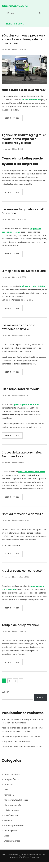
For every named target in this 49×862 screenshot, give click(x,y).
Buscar (5, 691)
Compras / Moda (11, 779)
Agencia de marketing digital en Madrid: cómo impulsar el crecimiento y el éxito (24, 139)
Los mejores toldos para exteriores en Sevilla (18, 327)
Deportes (8, 784)
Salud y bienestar (11, 810)
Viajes (6, 836)
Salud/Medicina (11, 815)
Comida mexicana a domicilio (22, 514)
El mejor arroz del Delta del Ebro (24, 271)
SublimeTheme (31, 854)
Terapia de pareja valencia (20, 625)
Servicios (8, 820)
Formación (9, 795)
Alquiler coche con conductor (22, 571)
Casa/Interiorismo (12, 774)
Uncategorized (10, 830)
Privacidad (35, 857)
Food (6, 789)
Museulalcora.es (15, 6)
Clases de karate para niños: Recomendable (22, 454)
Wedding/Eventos (12, 841)
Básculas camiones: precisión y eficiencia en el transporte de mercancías (23, 39)
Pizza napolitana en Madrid (21, 389)
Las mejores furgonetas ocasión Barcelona (24, 211)
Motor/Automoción (12, 805)
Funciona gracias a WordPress (28, 855)
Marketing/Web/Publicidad (16, 800)
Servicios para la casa (13, 825)
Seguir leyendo (12, 118)
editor (7, 49)
